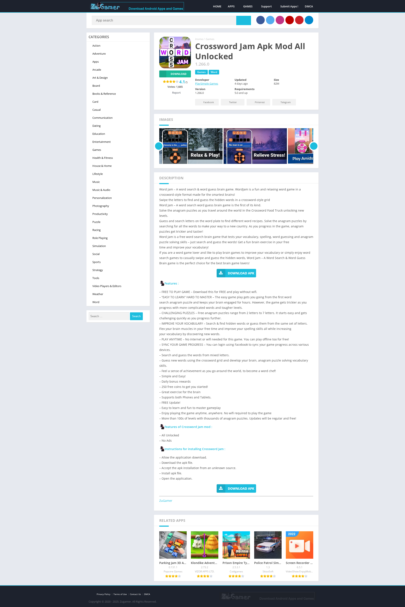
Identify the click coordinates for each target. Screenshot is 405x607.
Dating (96, 126)
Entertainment (101, 142)
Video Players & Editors (106, 286)
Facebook (208, 102)
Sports (96, 262)
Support (266, 6)
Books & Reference (104, 94)
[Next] (314, 146)
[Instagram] (280, 20)
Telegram (286, 102)
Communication (102, 118)
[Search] (243, 20)
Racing (96, 230)
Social (96, 254)
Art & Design (100, 78)
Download (178, 74)
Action (96, 45)
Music (96, 182)
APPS (231, 6)
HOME (217, 6)
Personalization (102, 198)
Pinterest (260, 102)
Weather (97, 294)
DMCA (309, 6)
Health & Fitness (102, 158)
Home (199, 39)
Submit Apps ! (289, 6)
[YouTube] (289, 20)
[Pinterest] (299, 20)
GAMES (247, 6)
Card (95, 102)
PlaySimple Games (206, 83)
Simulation (99, 246)
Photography (100, 206)
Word (214, 72)
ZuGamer (165, 501)
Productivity (100, 214)
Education (98, 134)
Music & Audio (101, 190)
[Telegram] (309, 20)
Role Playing (100, 238)
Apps (95, 61)
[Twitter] (270, 20)
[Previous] (158, 146)
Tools (95, 278)
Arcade (96, 69)
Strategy (97, 270)
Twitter (233, 102)
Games (210, 39)
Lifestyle (97, 174)
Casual (96, 110)
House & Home (102, 166)
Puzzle (96, 222)
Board (96, 86)
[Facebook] (260, 20)
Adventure (99, 53)
